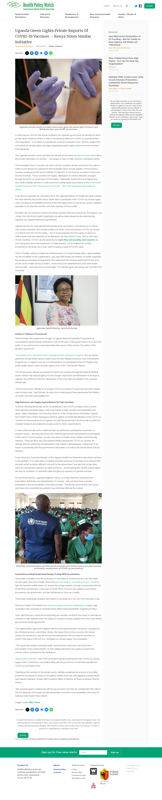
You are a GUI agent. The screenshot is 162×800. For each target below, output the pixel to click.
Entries (77, 772)
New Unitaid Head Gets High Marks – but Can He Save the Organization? (124, 61)
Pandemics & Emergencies (72, 15)
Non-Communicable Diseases (100, 15)
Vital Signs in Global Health (120, 88)
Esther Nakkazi (55, 46)
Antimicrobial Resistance (22, 15)
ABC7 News (34, 702)
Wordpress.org (78, 778)
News (56, 739)
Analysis (112, 67)
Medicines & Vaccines (24, 46)
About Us (117, 6)
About (56, 765)
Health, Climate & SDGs (127, 15)
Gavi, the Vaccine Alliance (119, 48)
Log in (74, 769)
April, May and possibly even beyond (76, 240)
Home (107, 6)
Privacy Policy (59, 769)
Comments (79, 775)
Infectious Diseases (45, 15)
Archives (57, 772)
